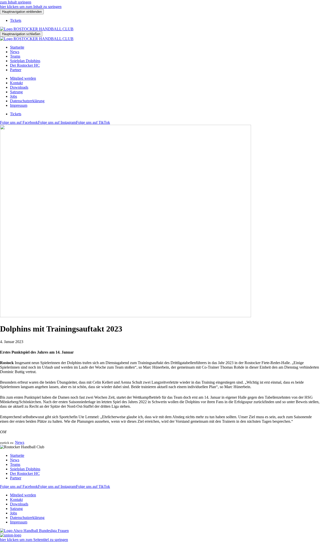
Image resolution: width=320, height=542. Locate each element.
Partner (15, 70)
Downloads (19, 87)
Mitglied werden (23, 78)
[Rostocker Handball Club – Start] (37, 29)
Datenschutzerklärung (27, 101)
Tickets (15, 20)
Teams (15, 56)
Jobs (13, 96)
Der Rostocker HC (25, 65)
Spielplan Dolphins (25, 61)
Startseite (17, 47)
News (14, 52)
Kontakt (16, 83)
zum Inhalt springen (15, 2)
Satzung (16, 92)
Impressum (18, 105)
